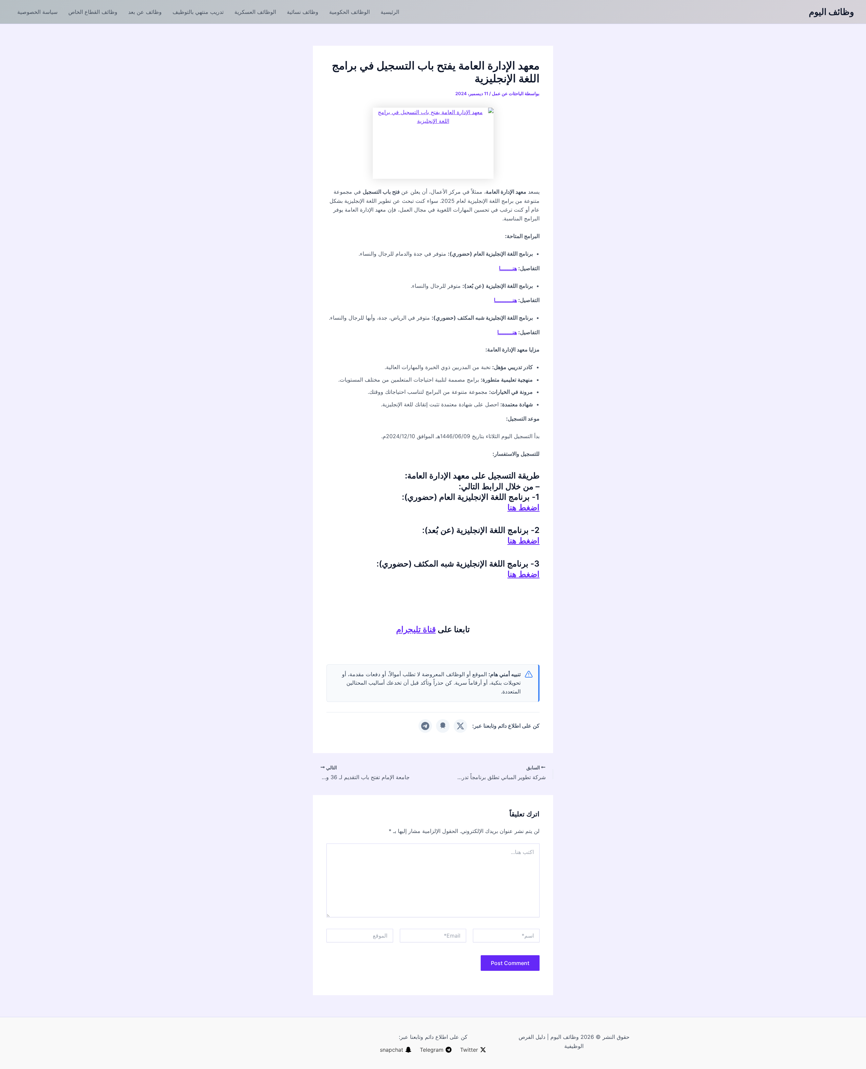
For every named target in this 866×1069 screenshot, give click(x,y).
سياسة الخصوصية (37, 11)
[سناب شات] (443, 726)
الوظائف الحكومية (349, 11)
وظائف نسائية (302, 11)
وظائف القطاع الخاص (92, 11)
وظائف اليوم (831, 11)
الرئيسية (390, 11)
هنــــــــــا (505, 300)
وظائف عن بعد (145, 11)
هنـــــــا (508, 268)
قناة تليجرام (416, 629)
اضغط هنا (523, 507)
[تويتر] (460, 726)
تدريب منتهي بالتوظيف (198, 11)
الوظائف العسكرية (255, 11)
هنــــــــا (507, 332)
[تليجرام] (425, 726)
